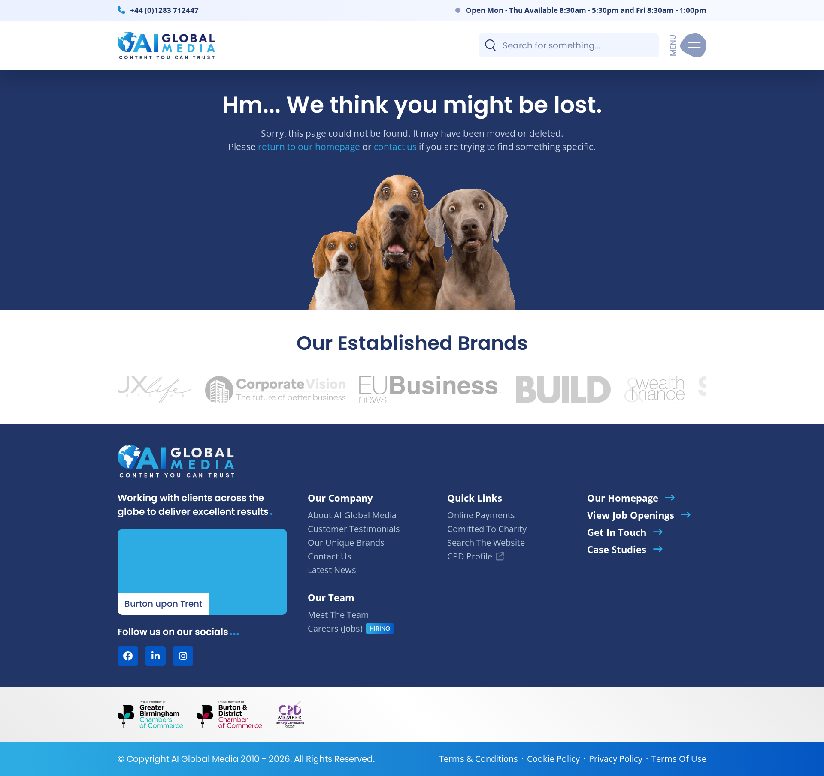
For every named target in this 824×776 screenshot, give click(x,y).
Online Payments (481, 515)
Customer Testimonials (354, 529)
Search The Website (486, 542)
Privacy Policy (615, 758)
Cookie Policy (553, 758)
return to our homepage (309, 146)
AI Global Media (205, 759)
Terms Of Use (678, 758)
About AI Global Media (352, 515)
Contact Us (329, 556)
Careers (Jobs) (335, 628)
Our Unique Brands (346, 542)
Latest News (332, 570)
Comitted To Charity (487, 529)
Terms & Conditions (478, 758)
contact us (395, 146)
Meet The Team (338, 614)
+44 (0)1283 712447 (164, 10)
